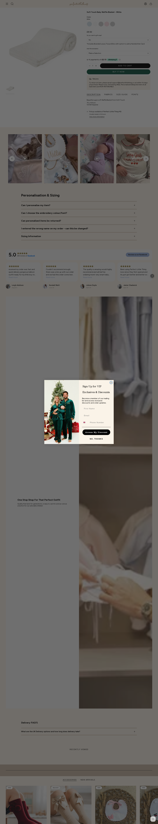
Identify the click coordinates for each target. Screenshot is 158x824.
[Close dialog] (111, 382)
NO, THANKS (96, 439)
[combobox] (85, 422)
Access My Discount (96, 432)
